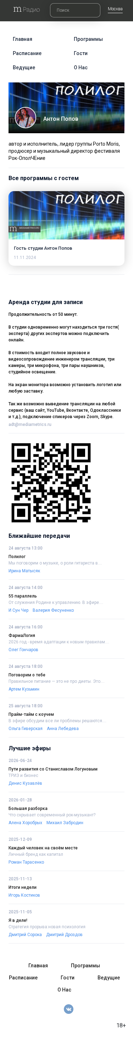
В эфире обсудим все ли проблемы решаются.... (57, 720)
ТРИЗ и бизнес (23, 775)
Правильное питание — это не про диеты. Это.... (57, 681)
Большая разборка (28, 808)
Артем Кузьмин (24, 689)
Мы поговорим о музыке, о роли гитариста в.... (55, 563)
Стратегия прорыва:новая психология (47, 926)
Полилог (17, 556)
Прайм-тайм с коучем (31, 714)
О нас (81, 67)
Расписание (27, 53)
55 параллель (23, 596)
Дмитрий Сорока (25, 934)
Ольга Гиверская (26, 728)
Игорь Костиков (24, 895)
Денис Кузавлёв (25, 783)
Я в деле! (18, 920)
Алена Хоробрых (25, 822)
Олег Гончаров (23, 649)
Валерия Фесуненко (53, 610)
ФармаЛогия (22, 635)
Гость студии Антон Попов (43, 248)
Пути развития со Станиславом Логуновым (53, 769)
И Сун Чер (18, 610)
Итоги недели (23, 887)
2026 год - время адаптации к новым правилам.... (59, 641)
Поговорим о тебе (27, 674)
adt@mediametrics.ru (30, 424)
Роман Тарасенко (26, 862)
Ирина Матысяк (24, 570)
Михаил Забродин (64, 822)
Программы (88, 39)
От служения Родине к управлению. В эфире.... (56, 602)
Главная (22, 39)
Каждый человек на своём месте (43, 847)
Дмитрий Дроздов (64, 934)
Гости (81, 53)
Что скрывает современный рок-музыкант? (52, 814)
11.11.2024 (25, 257)
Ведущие (24, 67)
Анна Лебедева (63, 728)
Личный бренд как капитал (36, 854)
